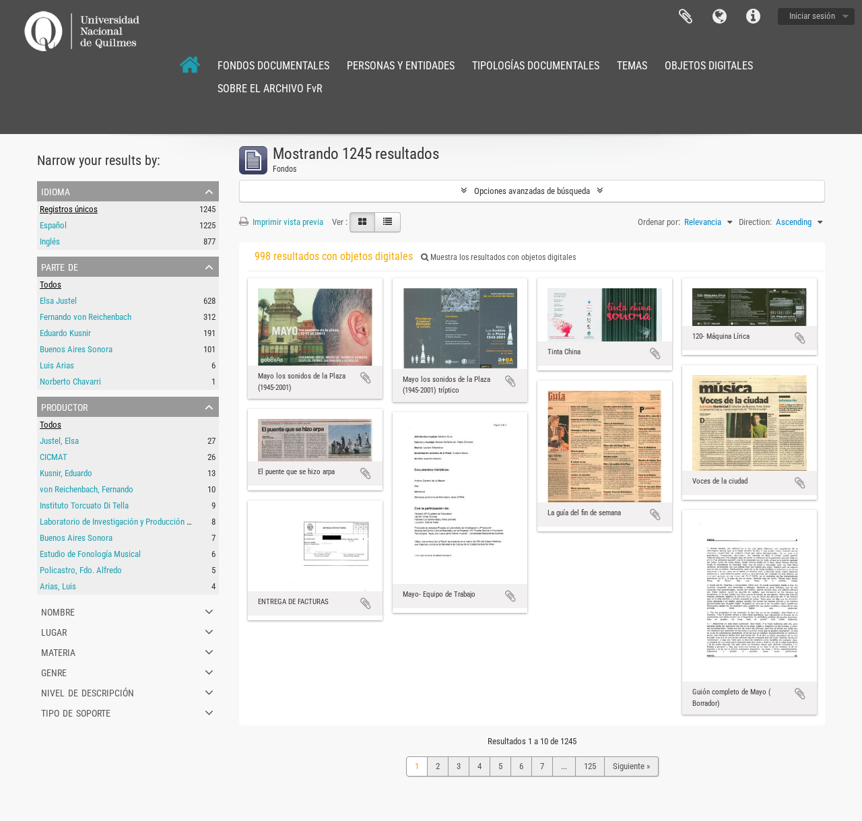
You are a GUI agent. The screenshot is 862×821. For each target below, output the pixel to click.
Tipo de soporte (75, 712)
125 (590, 766)
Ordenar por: (659, 222)
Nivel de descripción (87, 692)
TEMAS (632, 65)
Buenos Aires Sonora (76, 349)
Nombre (58, 611)
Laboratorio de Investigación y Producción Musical (126, 522)
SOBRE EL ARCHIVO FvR (270, 88)
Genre (54, 671)
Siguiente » (631, 766)
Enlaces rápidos (753, 17)
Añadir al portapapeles (365, 378)
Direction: (755, 222)
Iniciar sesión (812, 16)
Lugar (54, 631)
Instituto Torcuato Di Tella (84, 505)
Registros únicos (69, 209)
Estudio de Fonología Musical (90, 554)
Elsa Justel (58, 301)
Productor (64, 406)
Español (53, 225)
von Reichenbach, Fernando (86, 489)
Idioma (719, 17)
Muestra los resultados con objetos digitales (502, 257)
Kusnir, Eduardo (66, 473)
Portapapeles (685, 17)
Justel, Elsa (59, 441)
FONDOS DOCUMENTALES (273, 65)
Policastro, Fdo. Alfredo (81, 570)
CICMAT (53, 457)
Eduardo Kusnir (65, 333)
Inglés (50, 241)
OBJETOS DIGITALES (709, 65)
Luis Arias (57, 365)
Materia (58, 651)
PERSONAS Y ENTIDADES (401, 65)
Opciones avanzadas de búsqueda (532, 191)
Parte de (59, 266)
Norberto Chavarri (70, 381)
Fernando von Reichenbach (85, 317)
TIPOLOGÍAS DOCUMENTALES (535, 65)
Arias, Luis (58, 586)
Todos (50, 285)
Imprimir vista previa (287, 222)
